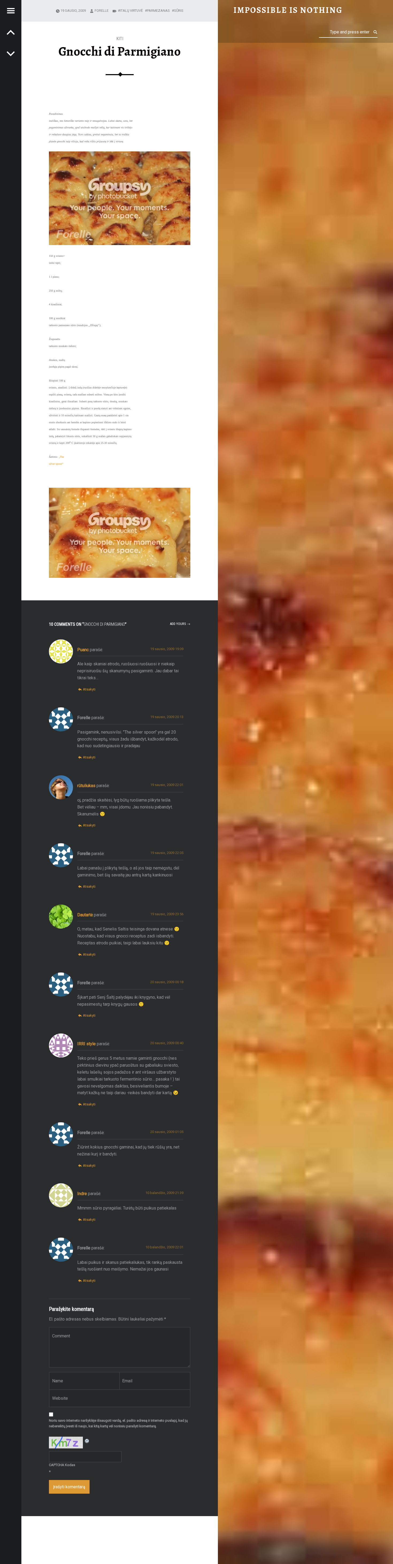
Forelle (102, 11)
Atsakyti (89, 689)
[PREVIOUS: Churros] (10, 53)
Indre (82, 1193)
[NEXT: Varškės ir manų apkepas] (10, 32)
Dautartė (85, 914)
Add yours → (180, 624)
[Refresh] (87, 1440)
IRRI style (86, 1043)
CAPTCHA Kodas (62, 1465)
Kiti (119, 38)
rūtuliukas (86, 785)
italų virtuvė (131, 11)
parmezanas (158, 11)
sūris (178, 11)
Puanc (83, 649)
